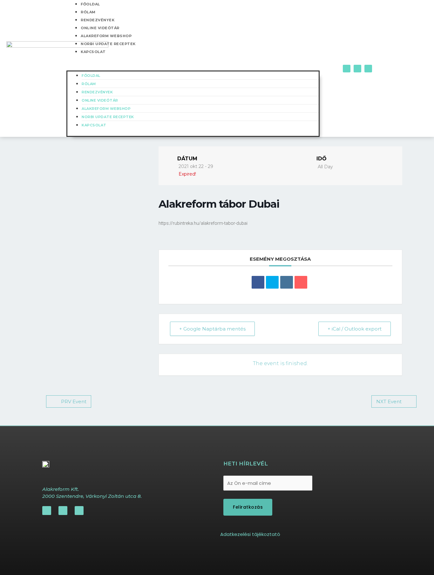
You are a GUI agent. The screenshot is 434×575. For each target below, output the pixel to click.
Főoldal (91, 75)
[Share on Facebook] (258, 282)
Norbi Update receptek (108, 44)
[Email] (301, 282)
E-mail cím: (237, 472)
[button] (193, 66)
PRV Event (73, 401)
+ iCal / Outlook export (355, 329)
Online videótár (100, 28)
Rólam (88, 12)
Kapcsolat (93, 52)
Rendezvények (97, 20)
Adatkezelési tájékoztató (250, 534)
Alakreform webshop (106, 36)
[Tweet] (272, 282)
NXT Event (389, 401)
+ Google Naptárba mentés (212, 329)
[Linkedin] (286, 282)
